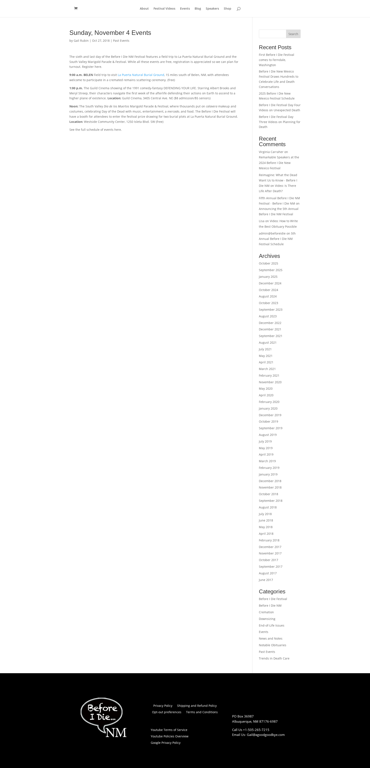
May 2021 (266, 356)
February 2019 (269, 468)
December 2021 (270, 329)
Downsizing (267, 619)
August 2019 (268, 435)
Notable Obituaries (272, 645)
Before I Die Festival (273, 599)
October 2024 (268, 290)
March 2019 (267, 461)
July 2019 (265, 441)
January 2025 (268, 277)
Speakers (212, 8)
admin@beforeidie (272, 233)
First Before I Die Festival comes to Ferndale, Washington (276, 60)
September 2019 (270, 428)
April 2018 (266, 534)
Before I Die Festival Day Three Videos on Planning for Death (279, 122)
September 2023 (270, 309)
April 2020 (266, 395)
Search (293, 34)
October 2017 (268, 560)
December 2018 (270, 481)
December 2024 (270, 283)
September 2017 (270, 566)
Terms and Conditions (202, 712)
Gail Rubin (81, 41)
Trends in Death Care (274, 658)
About (144, 8)
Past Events (121, 41)
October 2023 (268, 303)
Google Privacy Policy (166, 743)
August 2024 (268, 296)
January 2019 (268, 474)
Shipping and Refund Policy (197, 706)
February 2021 (269, 375)
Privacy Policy (162, 706)
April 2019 (266, 454)
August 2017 (268, 573)
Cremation (266, 612)
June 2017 (266, 580)
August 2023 (268, 316)
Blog (198, 8)
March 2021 (267, 369)
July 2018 (265, 514)
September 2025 (270, 270)
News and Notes (270, 638)
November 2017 (270, 553)
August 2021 (268, 342)
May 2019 (266, 448)
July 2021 (265, 349)
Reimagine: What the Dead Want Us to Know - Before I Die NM (278, 180)
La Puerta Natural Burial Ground (141, 75)
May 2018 (266, 527)
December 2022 (270, 323)
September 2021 (270, 336)
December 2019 (270, 415)
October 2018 (268, 494)
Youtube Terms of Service (169, 730)
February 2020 (269, 402)
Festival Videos (164, 8)
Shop (227, 8)
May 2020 (266, 388)
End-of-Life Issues (271, 625)
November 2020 (270, 382)
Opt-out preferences (166, 712)
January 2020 (268, 408)
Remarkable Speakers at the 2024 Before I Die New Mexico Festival (279, 162)
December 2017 (270, 547)
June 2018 (266, 520)
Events (185, 8)
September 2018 (270, 501)
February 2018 (269, 540)
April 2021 (266, 362)
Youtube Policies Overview (169, 736)
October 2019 (268, 421)
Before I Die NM (270, 605)
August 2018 (268, 507)
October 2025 (268, 263)
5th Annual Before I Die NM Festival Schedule (277, 238)
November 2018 (270, 487)
